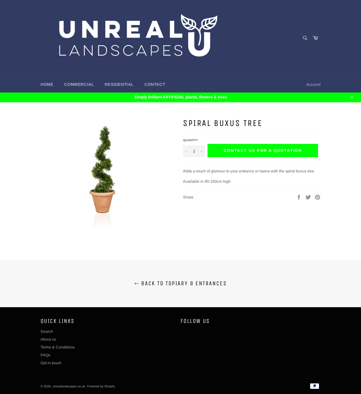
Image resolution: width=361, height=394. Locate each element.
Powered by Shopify (101, 386)
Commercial (79, 84)
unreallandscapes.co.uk (69, 386)
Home (47, 84)
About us (48, 339)
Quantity (190, 140)
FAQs (45, 355)
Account (313, 84)
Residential (119, 84)
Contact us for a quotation (263, 150)
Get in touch (51, 363)
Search (47, 331)
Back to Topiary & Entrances (183, 283)
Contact (154, 84)
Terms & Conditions (58, 347)
